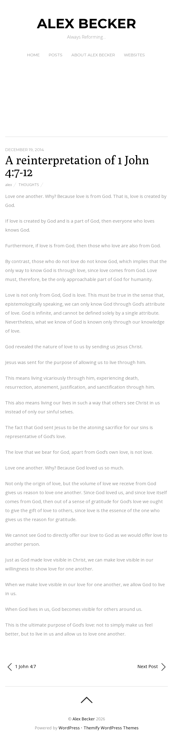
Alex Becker (84, 718)
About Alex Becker (93, 55)
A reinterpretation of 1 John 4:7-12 (77, 166)
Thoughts (28, 184)
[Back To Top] (86, 700)
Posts (55, 55)
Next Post (148, 666)
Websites (134, 55)
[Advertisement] (86, 92)
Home (33, 55)
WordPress (69, 727)
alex (8, 184)
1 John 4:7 (25, 666)
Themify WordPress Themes (111, 727)
